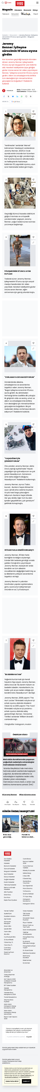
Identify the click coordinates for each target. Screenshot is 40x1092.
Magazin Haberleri (10, 871)
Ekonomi (27, 10)
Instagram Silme (28, 904)
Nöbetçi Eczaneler (29, 870)
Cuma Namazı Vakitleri (28, 867)
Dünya (35, 10)
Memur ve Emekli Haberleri (9, 888)
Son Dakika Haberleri (8, 860)
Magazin (7, 9)
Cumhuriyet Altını (10, 937)
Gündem (18, 10)
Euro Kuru (7, 897)
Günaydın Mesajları (7, 922)
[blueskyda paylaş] (13, 96)
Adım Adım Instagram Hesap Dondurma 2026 (10, 1006)
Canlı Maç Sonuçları (7, 948)
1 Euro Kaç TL (8, 945)
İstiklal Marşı (27, 873)
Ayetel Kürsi (8, 914)
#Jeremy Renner (9, 794)
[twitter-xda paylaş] (8, 96)
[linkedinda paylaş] (17, 96)
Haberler (5, 35)
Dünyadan (15, 14)
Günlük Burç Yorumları (27, 882)
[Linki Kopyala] (30, 96)
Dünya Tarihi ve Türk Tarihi (28, 926)
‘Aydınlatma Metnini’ (11, 1077)
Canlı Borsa (27, 859)
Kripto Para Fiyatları (10, 900)
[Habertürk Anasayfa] (20, 3)
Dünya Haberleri (9, 877)
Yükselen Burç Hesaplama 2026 (10, 993)
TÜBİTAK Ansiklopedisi (27, 933)
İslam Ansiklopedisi (29, 930)
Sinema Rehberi (28, 894)
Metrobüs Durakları (29, 953)
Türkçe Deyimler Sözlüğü (9, 975)
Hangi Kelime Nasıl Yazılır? (29, 947)
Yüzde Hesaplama (10, 997)
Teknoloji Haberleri (10, 885)
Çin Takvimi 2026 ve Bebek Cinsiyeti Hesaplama (10, 981)
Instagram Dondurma (26, 900)
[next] (37, 827)
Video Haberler (28, 911)
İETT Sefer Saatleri (10, 985)
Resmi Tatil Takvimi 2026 (10, 1018)
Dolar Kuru (7, 895)
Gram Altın (7, 926)
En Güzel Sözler (28, 950)
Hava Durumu (27, 888)
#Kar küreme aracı (27, 794)
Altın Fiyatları (8, 892)
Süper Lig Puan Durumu (9, 953)
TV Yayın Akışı (27, 896)
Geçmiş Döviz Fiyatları (8, 1001)
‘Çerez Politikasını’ (26, 1075)
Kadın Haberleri (9, 882)
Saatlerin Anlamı (9, 916)
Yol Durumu (27, 891)
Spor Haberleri (8, 874)
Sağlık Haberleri (9, 879)
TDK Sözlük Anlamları (26, 914)
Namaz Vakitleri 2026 (28, 862)
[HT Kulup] (26, 14)
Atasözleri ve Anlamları (8, 971)
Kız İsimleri (26, 963)
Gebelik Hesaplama (8, 989)
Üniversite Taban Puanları (28, 919)
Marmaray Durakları (26, 957)
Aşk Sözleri (7, 919)
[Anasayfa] (7, 854)
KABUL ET (26, 1081)
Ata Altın (7, 934)
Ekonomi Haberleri (10, 866)
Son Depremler (28, 886)
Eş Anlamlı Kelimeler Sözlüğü (29, 942)
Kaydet (29, 1037)
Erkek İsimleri (27, 960)
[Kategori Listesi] (37, 2)
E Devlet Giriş (27, 878)
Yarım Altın (7, 931)
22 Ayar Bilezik (8, 940)
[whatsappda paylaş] (22, 96)
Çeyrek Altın (8, 929)
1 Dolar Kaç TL (8, 942)
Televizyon (5, 14)
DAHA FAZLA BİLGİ (12, 1081)
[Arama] (2, 2)
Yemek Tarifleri (9, 911)
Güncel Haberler (9, 869)
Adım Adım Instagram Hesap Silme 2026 (10, 1012)
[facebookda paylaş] (4, 96)
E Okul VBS (26, 876)
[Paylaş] (33, 111)
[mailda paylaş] (26, 96)
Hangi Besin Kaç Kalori (28, 938)
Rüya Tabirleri (27, 922)
